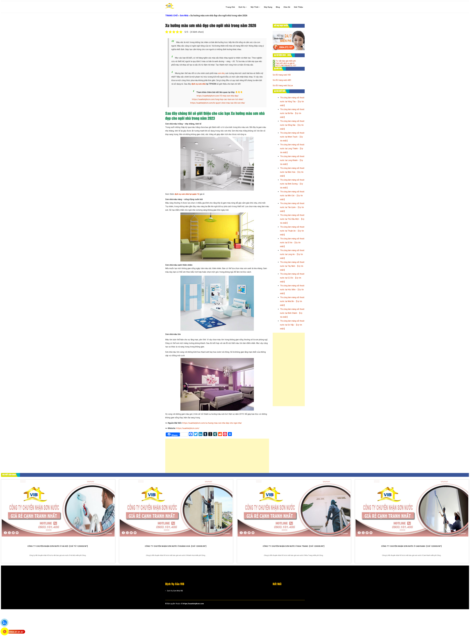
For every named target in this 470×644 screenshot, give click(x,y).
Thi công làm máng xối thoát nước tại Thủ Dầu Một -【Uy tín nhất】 (292, 219)
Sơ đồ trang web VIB (282, 75)
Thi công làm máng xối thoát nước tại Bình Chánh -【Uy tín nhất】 (292, 313)
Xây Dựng (268, 7)
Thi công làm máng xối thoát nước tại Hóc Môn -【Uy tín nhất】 (292, 289)
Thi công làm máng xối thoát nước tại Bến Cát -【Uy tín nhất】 (292, 195)
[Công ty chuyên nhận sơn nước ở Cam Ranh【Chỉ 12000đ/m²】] (412, 511)
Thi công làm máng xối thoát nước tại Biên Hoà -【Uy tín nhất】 (292, 172)
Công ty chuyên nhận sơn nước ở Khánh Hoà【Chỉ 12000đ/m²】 (176, 546)
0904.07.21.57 (16, 632)
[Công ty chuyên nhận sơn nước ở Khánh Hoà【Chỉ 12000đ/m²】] (176, 511)
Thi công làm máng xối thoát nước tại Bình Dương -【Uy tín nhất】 (292, 184)
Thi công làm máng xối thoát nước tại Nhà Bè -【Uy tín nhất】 (292, 301)
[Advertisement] (217, 457)
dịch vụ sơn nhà (198, 84)
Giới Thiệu (298, 7)
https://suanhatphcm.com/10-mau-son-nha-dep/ (218, 96)
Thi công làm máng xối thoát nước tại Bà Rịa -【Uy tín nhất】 (292, 113)
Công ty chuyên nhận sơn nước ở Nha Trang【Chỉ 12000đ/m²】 (294, 546)
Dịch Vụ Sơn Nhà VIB (175, 591)
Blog (278, 7)
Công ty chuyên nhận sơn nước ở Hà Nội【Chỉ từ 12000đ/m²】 (58, 546)
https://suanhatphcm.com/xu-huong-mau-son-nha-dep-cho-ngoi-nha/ (212, 423)
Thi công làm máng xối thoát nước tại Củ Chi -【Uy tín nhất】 (292, 278)
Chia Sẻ (286, 7)
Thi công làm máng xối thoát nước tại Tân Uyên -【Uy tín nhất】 (292, 207)
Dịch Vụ (242, 7)
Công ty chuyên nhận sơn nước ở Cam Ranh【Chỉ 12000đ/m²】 (412, 546)
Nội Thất (255, 7)
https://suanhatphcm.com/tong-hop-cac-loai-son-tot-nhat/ (217, 99)
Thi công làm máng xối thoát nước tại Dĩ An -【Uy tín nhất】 (292, 242)
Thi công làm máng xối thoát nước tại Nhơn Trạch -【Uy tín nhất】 (292, 137)
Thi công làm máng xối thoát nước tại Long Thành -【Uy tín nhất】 (292, 148)
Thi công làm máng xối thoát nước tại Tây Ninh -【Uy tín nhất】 (292, 266)
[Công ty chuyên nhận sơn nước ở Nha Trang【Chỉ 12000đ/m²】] (294, 511)
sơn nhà (221, 73)
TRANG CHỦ (171, 15)
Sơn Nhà (184, 15)
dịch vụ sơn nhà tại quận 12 (187, 194)
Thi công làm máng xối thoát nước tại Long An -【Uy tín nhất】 (292, 254)
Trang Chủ (230, 7)
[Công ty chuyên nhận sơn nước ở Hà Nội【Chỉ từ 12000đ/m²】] (58, 511)
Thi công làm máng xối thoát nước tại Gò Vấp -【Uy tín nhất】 (292, 325)
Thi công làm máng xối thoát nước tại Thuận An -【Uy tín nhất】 (292, 231)
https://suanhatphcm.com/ (187, 428)
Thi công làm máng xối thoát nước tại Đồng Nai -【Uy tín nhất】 (292, 125)
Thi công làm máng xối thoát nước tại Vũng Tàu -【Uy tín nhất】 (292, 101)
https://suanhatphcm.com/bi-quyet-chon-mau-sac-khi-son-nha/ (217, 103)
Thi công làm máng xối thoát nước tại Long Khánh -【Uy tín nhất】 (292, 160)
